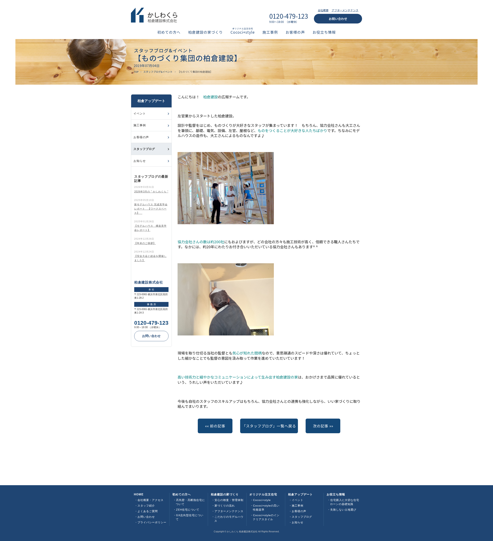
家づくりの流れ (225, 505)
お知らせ (139, 160)
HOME (138, 494)
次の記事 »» (323, 425)
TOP (136, 72)
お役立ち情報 (324, 32)
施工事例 (270, 32)
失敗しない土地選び (343, 509)
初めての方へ (168, 32)
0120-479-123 (151, 323)
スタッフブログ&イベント (158, 72)
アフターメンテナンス (345, 10)
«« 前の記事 (215, 425)
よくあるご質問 (148, 511)
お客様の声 (295, 32)
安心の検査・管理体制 (229, 500)
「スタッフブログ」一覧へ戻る (269, 425)
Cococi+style (243, 32)
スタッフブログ (302, 516)
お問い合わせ (338, 18)
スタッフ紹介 (146, 505)
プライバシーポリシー (152, 522)
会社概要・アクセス (150, 500)
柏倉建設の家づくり (205, 32)
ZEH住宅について (187, 509)
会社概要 (323, 10)
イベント (139, 113)
